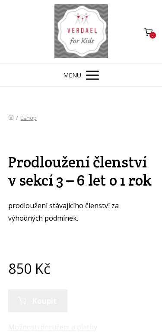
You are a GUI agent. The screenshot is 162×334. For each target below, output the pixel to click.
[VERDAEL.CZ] (81, 31)
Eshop (28, 118)
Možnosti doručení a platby (52, 327)
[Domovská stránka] (11, 118)
